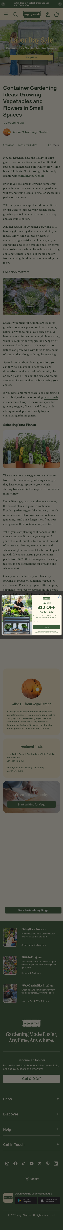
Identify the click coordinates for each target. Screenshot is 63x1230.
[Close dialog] (59, 596)
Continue (47, 627)
